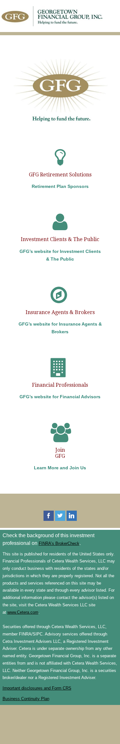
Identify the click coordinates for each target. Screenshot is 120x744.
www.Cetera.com (22, 612)
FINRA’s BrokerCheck (59, 543)
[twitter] (60, 516)
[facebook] (49, 516)
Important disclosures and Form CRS (37, 688)
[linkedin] (72, 516)
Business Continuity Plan (26, 698)
